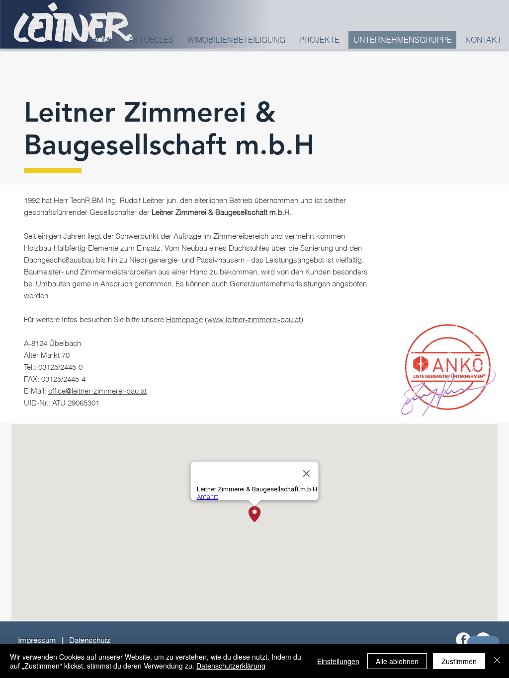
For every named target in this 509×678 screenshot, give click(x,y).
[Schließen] (497, 661)
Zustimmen (459, 661)
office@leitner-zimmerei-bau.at (97, 391)
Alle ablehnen (397, 661)
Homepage (184, 319)
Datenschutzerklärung (230, 666)
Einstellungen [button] (338, 661)
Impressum (37, 640)
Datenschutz (89, 640)
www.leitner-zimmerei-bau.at (254, 319)
